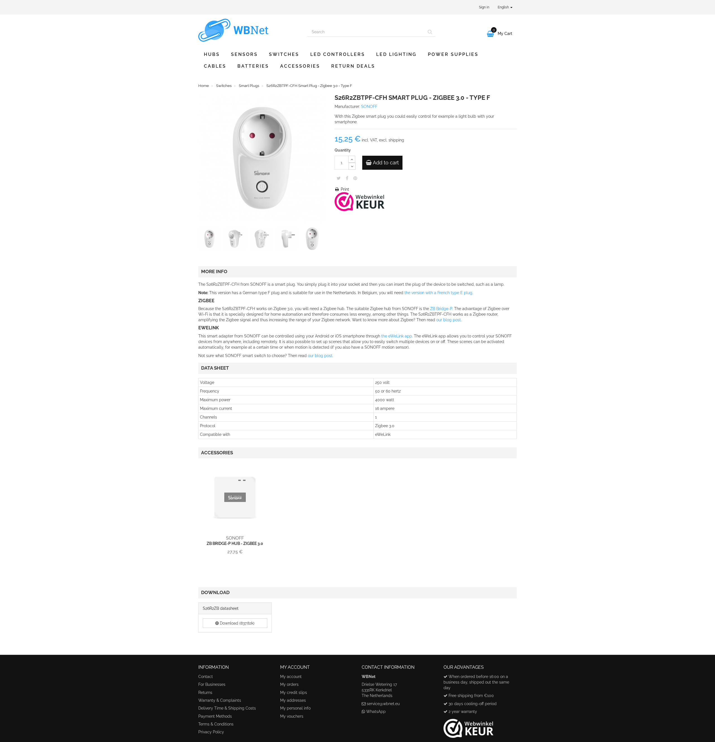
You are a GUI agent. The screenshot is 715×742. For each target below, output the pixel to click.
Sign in (484, 7)
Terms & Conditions (215, 724)
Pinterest (355, 178)
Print (344, 189)
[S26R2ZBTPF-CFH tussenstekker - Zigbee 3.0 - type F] (210, 240)
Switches (284, 54)
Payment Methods (215, 716)
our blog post (448, 320)
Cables (215, 66)
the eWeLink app (396, 336)
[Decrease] (352, 166)
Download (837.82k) (236, 623)
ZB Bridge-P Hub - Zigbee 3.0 (235, 543)
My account (291, 676)
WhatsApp (376, 711)
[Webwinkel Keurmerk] (360, 201)
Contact (205, 676)
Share (347, 178)
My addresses (293, 700)
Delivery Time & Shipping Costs (227, 708)
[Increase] (351, 159)
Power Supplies (453, 54)
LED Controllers (337, 54)
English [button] (504, 7)
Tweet (339, 178)
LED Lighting (396, 54)
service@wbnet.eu (383, 703)
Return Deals (353, 66)
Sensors (244, 54)
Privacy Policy (211, 732)
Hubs (212, 54)
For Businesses (211, 684)
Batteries (253, 66)
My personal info (295, 708)
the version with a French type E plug (438, 292)
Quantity (343, 150)
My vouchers (291, 716)
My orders (289, 684)
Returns (205, 692)
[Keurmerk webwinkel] (469, 726)
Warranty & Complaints (219, 700)
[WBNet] (248, 30)
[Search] (430, 32)
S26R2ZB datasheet (221, 608)
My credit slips (293, 692)
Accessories (300, 66)
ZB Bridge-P (441, 308)
